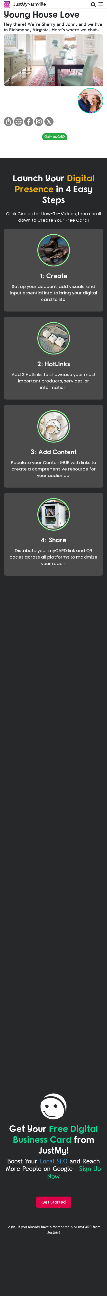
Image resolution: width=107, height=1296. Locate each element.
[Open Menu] (100, 3)
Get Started (54, 1202)
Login (10, 1227)
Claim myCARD (54, 136)
